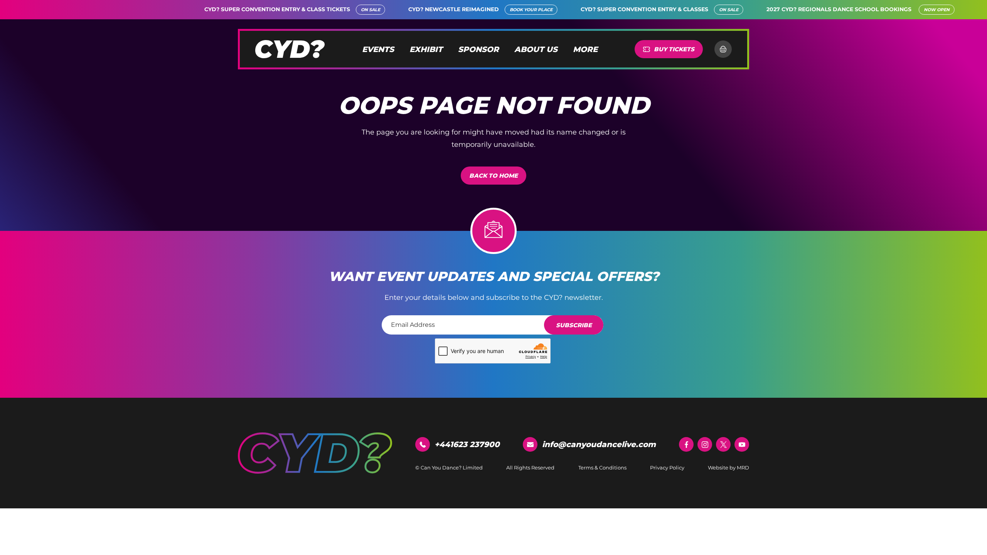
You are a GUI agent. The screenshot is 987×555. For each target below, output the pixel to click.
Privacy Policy (667, 467)
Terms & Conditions (602, 467)
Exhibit (426, 49)
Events (378, 49)
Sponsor (478, 49)
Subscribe (574, 325)
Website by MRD (728, 467)
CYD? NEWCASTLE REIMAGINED (421, 9)
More (585, 49)
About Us (536, 49)
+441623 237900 (467, 444)
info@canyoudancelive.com (599, 444)
